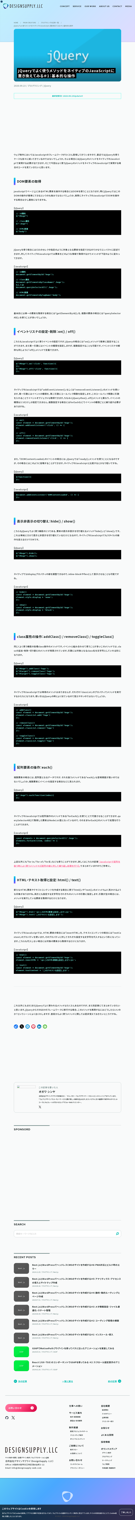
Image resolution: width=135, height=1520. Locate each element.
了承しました (126, 1512)
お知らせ (105, 1427)
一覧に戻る (67, 1381)
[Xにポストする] (22, 1026)
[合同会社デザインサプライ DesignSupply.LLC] (22, 6)
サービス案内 (75, 1412)
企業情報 (105, 1417)
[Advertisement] (67, 125)
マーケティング (107, 1460)
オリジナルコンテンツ (77, 1439)
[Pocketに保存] (33, 1026)
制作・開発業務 (75, 1417)
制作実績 (73, 1427)
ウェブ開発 (105, 1464)
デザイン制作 (106, 1453)
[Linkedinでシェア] (39, 1026)
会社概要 (105, 1405)
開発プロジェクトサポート (79, 1431)
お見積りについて (76, 1453)
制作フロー (74, 1449)
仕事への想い (76, 1405)
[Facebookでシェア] (16, 1026)
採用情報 (105, 1441)
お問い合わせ (75, 1460)
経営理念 (105, 1410)
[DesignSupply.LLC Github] (6, 1418)
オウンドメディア (109, 1448)
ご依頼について (76, 1445)
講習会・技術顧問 (76, 1420)
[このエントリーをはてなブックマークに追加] (27, 1026)
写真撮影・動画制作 (108, 1468)
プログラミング (107, 1456)
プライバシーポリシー (77, 1468)
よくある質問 (107, 1434)
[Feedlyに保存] (45, 1026)
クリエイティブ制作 (76, 1435)
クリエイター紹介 (108, 1421)
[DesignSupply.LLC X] (13, 1418)
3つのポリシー (107, 1414)
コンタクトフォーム (76, 1464)
